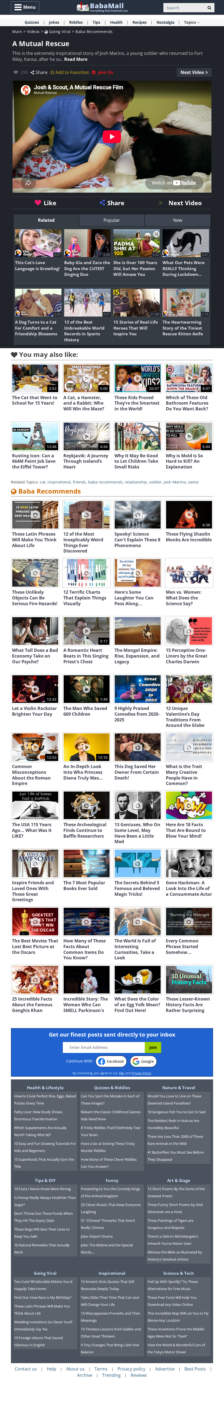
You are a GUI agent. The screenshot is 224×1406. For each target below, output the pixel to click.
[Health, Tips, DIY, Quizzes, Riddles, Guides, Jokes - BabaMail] (102, 7)
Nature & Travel (178, 1087)
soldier (155, 482)
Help (51, 1369)
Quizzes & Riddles (112, 1087)
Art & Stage (178, 1180)
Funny (112, 1180)
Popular (112, 220)
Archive (84, 1375)
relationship (136, 482)
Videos (33, 31)
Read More (75, 59)
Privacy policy (131, 1369)
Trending (111, 1375)
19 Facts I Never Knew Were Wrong (42, 1188)
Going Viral (59, 31)
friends (79, 482)
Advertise (165, 1369)
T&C (122, 1073)
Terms (101, 1369)
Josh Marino (175, 482)
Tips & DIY (45, 1180)
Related (46, 220)
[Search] (209, 7)
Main (17, 31)
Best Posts (195, 1369)
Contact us (26, 1369)
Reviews (139, 1375)
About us (75, 1369)
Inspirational (112, 1273)
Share (42, 72)
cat (42, 482)
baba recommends (105, 482)
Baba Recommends (94, 31)
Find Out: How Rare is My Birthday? (43, 1297)
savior (193, 482)
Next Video (192, 72)
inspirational (59, 482)
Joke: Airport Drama (97, 1236)
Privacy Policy (141, 1073)
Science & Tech (178, 1273)
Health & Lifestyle (45, 1087)
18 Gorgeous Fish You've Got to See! (177, 1111)
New (177, 220)
